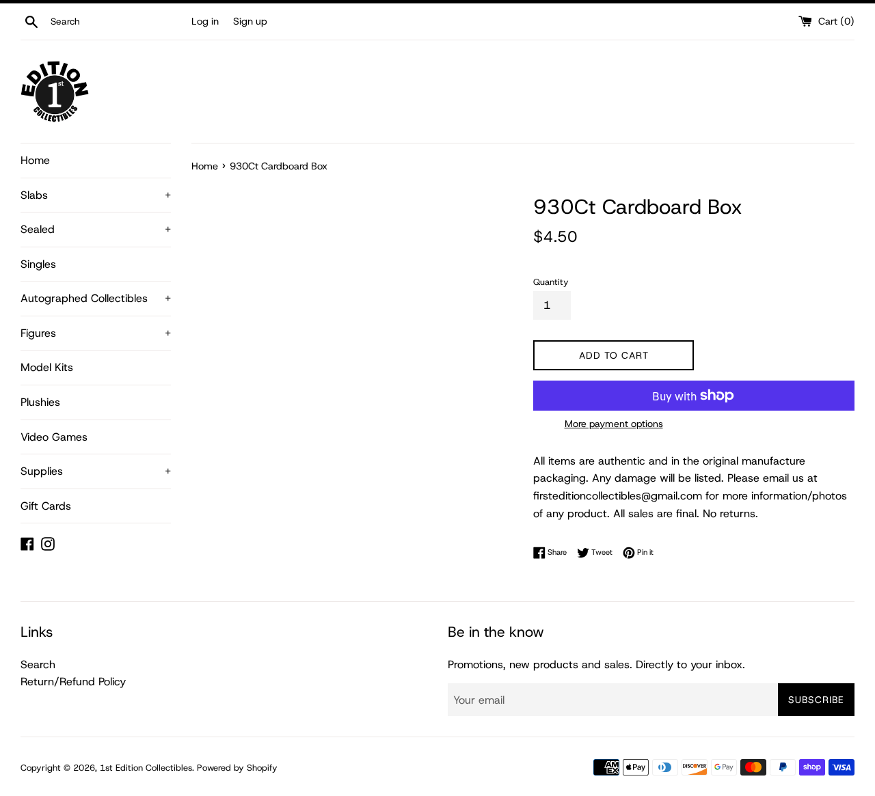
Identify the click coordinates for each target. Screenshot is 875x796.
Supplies (96, 471)
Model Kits (47, 367)
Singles (38, 264)
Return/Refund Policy (73, 681)
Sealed (96, 229)
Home (35, 160)
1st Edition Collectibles (146, 767)
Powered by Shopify (237, 767)
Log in (205, 21)
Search (38, 664)
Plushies (40, 402)
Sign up (250, 21)
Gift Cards (46, 506)
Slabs (96, 195)
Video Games (54, 437)
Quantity (551, 282)
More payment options (614, 423)
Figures (96, 333)
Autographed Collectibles (96, 298)
